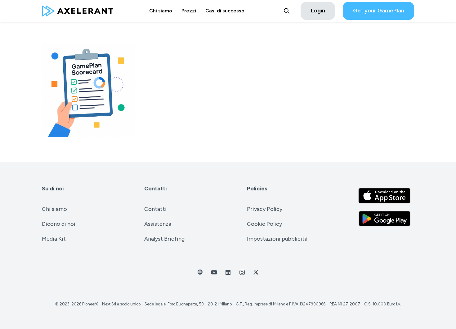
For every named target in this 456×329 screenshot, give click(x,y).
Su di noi (53, 188)
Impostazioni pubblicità (277, 238)
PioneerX (90, 304)
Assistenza (157, 223)
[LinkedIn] (228, 272)
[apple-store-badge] (384, 195)
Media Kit (54, 238)
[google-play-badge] (384, 218)
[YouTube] (214, 272)
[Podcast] (200, 272)
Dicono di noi (58, 223)
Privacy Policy (264, 209)
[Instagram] (242, 272)
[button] (286, 11)
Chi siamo (54, 209)
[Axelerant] (77, 11)
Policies (257, 188)
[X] (256, 272)
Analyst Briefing (164, 238)
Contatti (155, 188)
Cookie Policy (264, 223)
